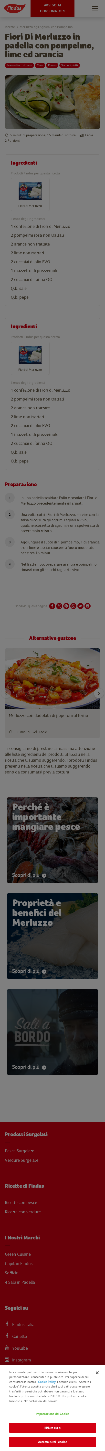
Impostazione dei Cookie (52, 1414)
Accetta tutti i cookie (52, 1442)
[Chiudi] (97, 1372)
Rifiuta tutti (52, 1428)
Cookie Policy (47, 1382)
